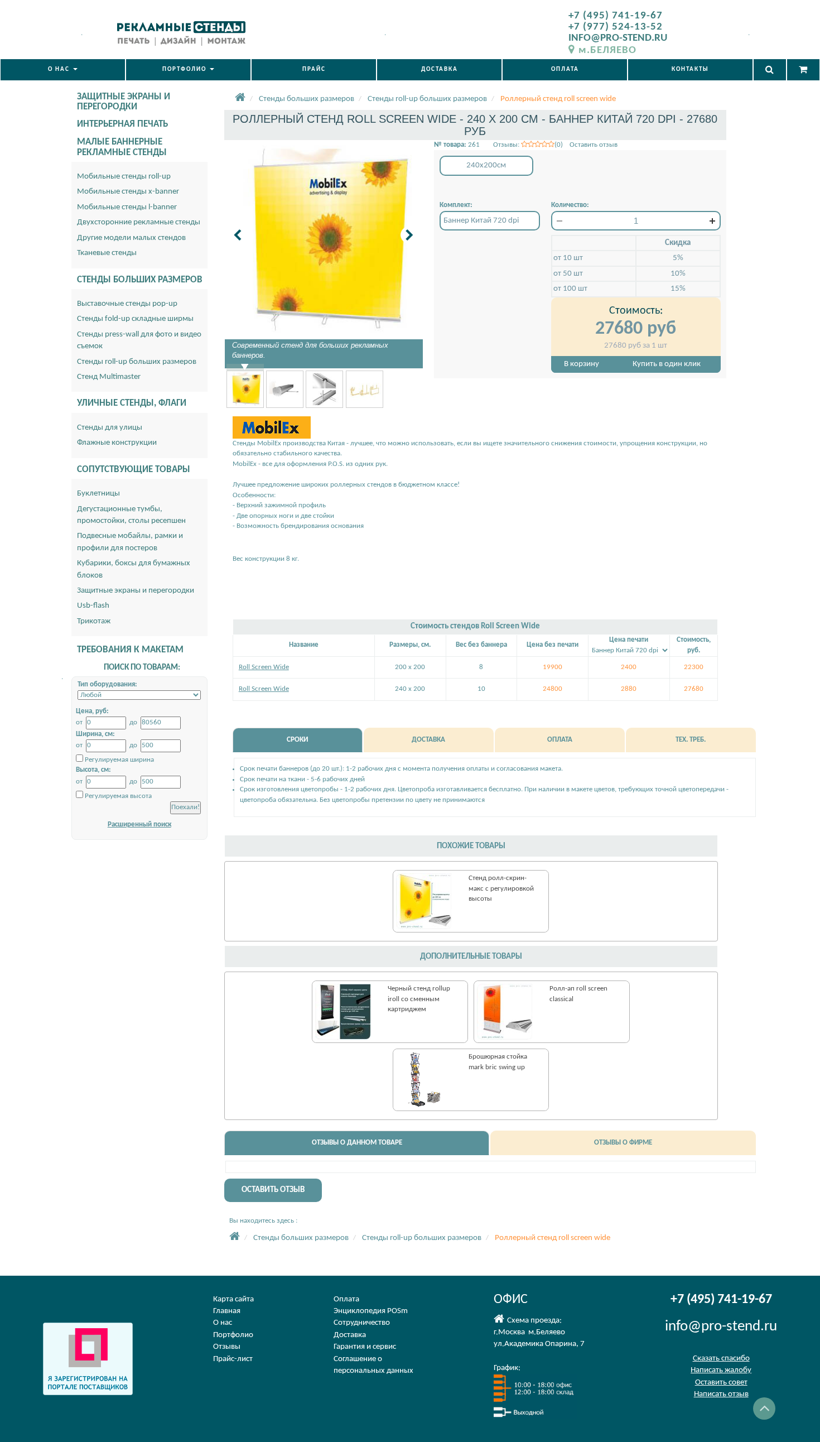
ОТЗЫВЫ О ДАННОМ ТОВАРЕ (357, 1142)
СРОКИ (297, 739)
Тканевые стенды (107, 253)
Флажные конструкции (117, 443)
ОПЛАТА (565, 69)
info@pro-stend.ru (721, 1326)
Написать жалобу (721, 1370)
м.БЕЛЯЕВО (607, 50)
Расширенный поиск (139, 824)
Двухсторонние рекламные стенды (138, 222)
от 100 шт (570, 289)
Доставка (350, 1335)
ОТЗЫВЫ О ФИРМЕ (623, 1142)
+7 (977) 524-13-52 (615, 27)
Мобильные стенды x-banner (128, 192)
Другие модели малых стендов (131, 238)
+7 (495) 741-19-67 (615, 16)
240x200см (486, 165)
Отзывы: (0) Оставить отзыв (555, 144)
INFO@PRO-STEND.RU (617, 38)
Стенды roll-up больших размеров (136, 362)
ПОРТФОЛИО (185, 69)
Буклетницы (98, 493)
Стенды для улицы (109, 428)
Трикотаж (93, 621)
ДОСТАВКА (439, 69)
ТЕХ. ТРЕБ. (691, 739)
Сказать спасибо (721, 1358)
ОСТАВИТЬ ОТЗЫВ (273, 1190)
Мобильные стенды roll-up (124, 176)
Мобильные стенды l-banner (127, 207)
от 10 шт (568, 258)
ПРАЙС (314, 69)
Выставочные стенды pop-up (127, 304)
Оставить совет (721, 1382)
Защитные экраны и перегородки (135, 591)
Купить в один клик (667, 364)
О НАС (60, 69)
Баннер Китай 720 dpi (481, 221)
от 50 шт (568, 274)
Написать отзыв (721, 1394)
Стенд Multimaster (109, 377)
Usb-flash (93, 606)
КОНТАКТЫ (690, 69)
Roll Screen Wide (264, 667)
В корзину (581, 364)
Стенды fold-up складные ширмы (135, 319)
